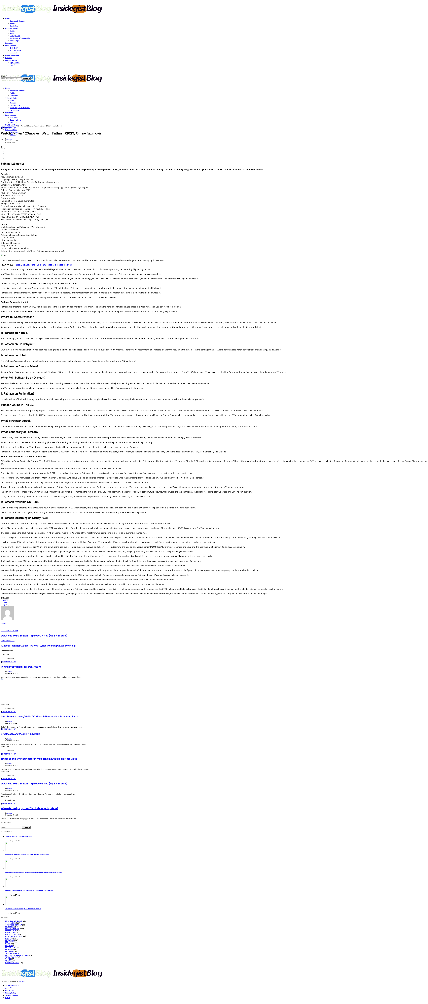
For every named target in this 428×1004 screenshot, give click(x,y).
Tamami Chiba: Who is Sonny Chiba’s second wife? (43, 265)
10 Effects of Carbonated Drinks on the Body (18, 836)
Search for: (4, 76)
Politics (12, 23)
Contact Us (9, 990)
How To (12, 65)
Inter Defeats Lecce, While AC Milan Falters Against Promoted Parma (40, 716)
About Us (8, 988)
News (7, 18)
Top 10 (8, 959)
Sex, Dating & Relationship (20, 38)
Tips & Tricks (15, 63)
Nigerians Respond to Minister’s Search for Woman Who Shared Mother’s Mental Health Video (33, 873)
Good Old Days (15, 50)
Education (9, 43)
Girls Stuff (13, 48)
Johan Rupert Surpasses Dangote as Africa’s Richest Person (23, 909)
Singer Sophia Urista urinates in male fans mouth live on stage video (39, 758)
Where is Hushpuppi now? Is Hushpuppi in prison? (29, 808)
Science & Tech (11, 60)
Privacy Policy (10, 993)
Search (26, 78)
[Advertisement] (214, 108)
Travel (12, 31)
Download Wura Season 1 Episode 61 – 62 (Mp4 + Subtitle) (34, 783)
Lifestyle (9, 940)
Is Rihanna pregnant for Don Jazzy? (21, 666)
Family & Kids (15, 36)
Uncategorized (12, 963)
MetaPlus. (22, 981)
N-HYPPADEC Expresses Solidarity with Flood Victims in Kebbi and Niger (27, 854)
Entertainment (10, 45)
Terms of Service (11, 995)
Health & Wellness (12, 55)
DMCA (7, 998)
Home (3, 126)
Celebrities (14, 26)
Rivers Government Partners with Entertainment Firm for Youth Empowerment (29, 891)
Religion (13, 33)
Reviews (8, 58)
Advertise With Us (12, 985)
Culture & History (11, 28)
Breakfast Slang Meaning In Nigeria (20, 734)
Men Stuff (13, 53)
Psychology (14, 41)
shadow (9, 139)
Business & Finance (17, 21)
